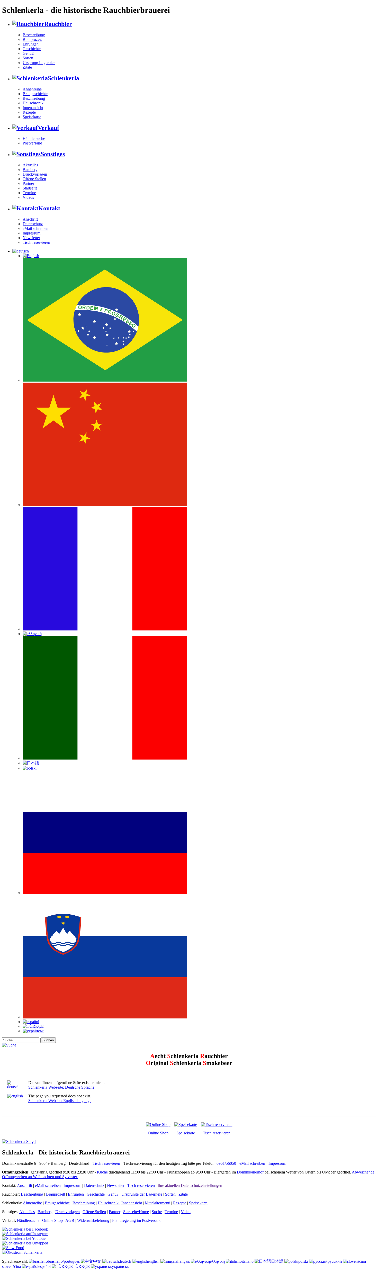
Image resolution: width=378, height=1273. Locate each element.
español (44, 1266)
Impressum (31, 233)
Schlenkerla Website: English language (59, 1100)
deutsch (125, 1261)
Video (186, 1211)
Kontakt (49, 208)
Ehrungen (31, 44)
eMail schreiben (35, 228)
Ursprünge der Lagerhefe (141, 1194)
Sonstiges (53, 154)
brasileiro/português (64, 1261)
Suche (157, 1211)
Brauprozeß (32, 39)
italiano (248, 1261)
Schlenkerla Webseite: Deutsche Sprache (61, 1087)
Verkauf (48, 127)
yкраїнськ (120, 1266)
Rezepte (29, 112)
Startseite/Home (136, 1211)
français (183, 1261)
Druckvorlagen (35, 174)
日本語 (277, 1261)
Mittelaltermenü (157, 1203)
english (153, 1261)
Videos (28, 197)
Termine (29, 193)
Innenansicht (33, 107)
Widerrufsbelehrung (93, 1220)
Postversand (32, 143)
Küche (102, 1172)
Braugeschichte (35, 94)
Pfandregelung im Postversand (136, 1220)
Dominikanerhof (250, 1172)
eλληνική (217, 1261)
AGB (69, 1220)
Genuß (28, 53)
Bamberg (30, 169)
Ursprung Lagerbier (39, 62)
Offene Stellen (34, 179)
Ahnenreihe (32, 89)
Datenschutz (33, 224)
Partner (28, 183)
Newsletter (31, 238)
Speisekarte (32, 117)
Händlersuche (34, 138)
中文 (97, 1261)
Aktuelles (30, 165)
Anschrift (30, 219)
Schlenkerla (63, 78)
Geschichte (32, 49)
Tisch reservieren (36, 242)
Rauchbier (58, 24)
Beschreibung (34, 35)
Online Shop (158, 1133)
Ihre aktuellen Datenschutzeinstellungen (190, 1185)
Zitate (27, 67)
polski (303, 1261)
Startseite (30, 188)
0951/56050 (226, 1163)
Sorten (28, 58)
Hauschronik (33, 103)
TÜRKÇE (81, 1266)
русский (335, 1261)
